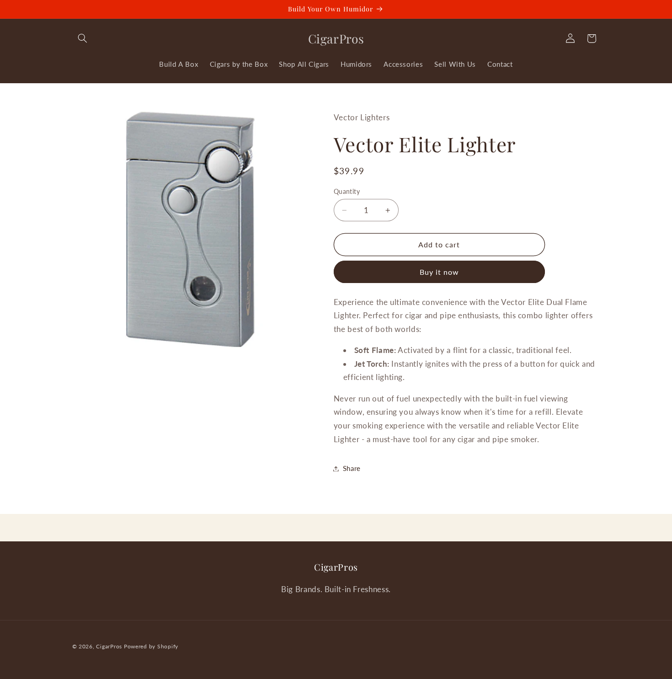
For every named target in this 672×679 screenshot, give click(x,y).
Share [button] (352, 468)
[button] (82, 38)
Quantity (347, 191)
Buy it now (439, 271)
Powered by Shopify (151, 646)
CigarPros (109, 646)
